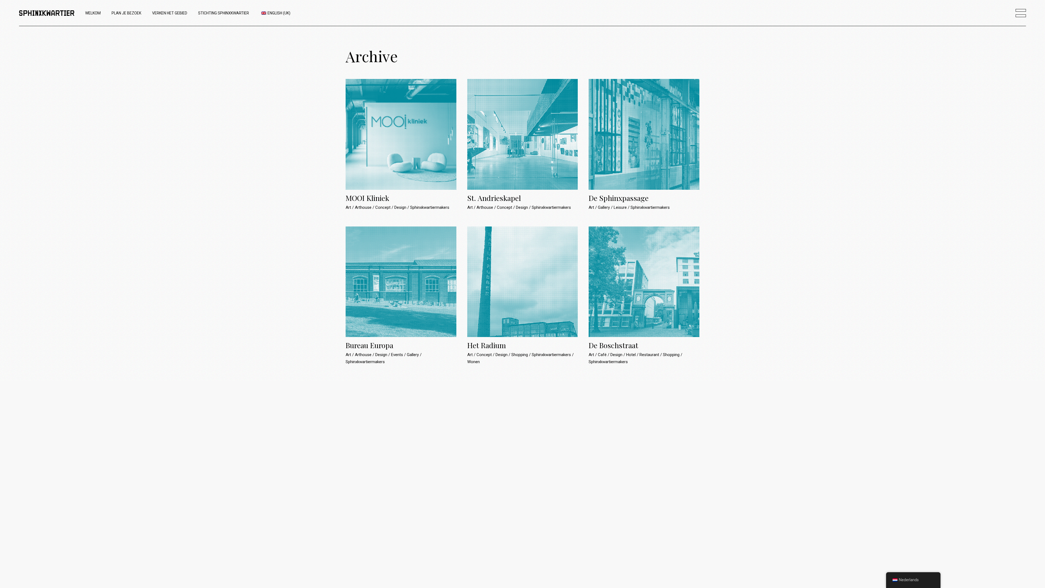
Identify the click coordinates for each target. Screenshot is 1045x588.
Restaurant (650, 354)
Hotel (631, 354)
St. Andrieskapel (494, 198)
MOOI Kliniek (367, 198)
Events (397, 354)
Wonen (473, 361)
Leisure (621, 207)
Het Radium (486, 345)
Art (349, 207)
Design (400, 207)
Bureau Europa (369, 345)
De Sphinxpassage (618, 198)
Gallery (604, 207)
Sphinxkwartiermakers (429, 207)
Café (603, 354)
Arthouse (364, 207)
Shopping (520, 354)
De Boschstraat (613, 345)
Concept (383, 207)
